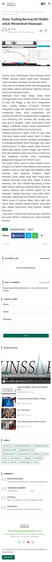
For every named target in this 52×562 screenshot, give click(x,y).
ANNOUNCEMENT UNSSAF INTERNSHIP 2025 (32, 388)
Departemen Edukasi (22, 446)
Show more (44, 258)
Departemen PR (9, 454)
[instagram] (32, 542)
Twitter (28, 235)
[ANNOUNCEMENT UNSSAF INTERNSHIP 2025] (8, 390)
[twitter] (24, 542)
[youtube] (28, 542)
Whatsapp (35, 235)
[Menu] (3, 3)
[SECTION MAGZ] (8, 413)
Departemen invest (17, 229)
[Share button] (42, 235)
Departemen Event (41, 446)
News (5, 462)
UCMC (36, 462)
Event (45, 454)
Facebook (19, 236)
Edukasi (37, 454)
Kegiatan (27, 458)
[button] (43, 3)
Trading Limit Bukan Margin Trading (31, 399)
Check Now (6, 552)
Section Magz (25, 462)
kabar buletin (16, 458)
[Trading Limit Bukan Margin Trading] (8, 402)
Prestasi (13, 462)
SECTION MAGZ (23, 410)
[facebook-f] (19, 542)
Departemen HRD (9, 450)
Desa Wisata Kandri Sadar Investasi (31, 422)
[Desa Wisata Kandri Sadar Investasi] (8, 425)
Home (4, 12)
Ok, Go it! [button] (8, 557)
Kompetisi (38, 458)
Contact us (7, 446)
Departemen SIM (24, 454)
